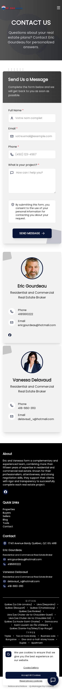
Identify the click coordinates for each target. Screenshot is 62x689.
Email (13, 128)
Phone (13, 147)
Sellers (6, 516)
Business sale (48, 636)
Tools (6, 523)
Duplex (22, 643)
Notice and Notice (17, 686)
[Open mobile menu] (58, 8)
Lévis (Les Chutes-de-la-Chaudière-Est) (30, 618)
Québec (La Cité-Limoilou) (18, 604)
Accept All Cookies (31, 675)
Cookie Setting (31, 667)
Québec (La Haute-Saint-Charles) (22, 621)
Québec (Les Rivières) (30, 611)
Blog (5, 519)
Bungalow (11, 639)
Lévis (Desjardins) (46, 604)
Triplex (7, 636)
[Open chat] (53, 680)
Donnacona (51, 621)
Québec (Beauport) (15, 608)
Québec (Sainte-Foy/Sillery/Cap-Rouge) (31, 628)
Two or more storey (26, 636)
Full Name (16, 110)
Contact (8, 526)
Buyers (7, 512)
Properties (9, 509)
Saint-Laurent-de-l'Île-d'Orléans (31, 625)
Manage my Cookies (43, 686)
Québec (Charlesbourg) (42, 608)
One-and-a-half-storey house (38, 639)
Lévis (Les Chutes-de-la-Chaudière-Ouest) (30, 614)
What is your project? (23, 165)
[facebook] (9, 335)
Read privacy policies (31, 681)
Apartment (37, 643)
